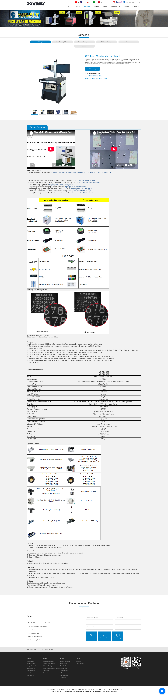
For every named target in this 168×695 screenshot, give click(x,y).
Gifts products (63, 677)
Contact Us (136, 6)
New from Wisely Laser (33, 633)
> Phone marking (119, 617)
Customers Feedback (31, 663)
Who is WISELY (31, 661)
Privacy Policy (30, 673)
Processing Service (31, 668)
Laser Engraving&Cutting (62, 42)
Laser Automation (32, 629)
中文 (78, 2)
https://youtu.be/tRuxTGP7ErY (84, 180)
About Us (77, 6)
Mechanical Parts (64, 666)
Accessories (84, 46)
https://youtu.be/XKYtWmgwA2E (61, 185)
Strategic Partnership (31, 666)
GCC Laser (40, 649)
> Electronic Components (92, 617)
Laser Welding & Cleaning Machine (107, 42)
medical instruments (64, 673)
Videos (126, 6)
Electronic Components (65, 661)
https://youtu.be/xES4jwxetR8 (75, 187)
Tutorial (105, 6)
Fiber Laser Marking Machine (35, 636)
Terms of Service (30, 675)
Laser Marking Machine (40, 42)
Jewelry (61, 680)
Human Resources (31, 670)
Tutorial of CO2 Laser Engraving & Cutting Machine (40, 623)
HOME (68, 6)
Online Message (80, 663)
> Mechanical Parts (90, 622)
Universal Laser (49, 649)
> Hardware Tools (119, 622)
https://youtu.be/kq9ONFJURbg (89, 182)
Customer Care (115, 6)
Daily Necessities (64, 675)
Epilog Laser (33, 649)
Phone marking (63, 663)
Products (87, 6)
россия (90, 2)
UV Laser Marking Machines (35, 640)
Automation (129, 42)
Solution (96, 6)
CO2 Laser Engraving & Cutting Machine (37, 626)
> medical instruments (120, 627)
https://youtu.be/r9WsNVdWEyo (80, 191)
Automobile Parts (64, 670)
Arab (96, 2)
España (101, 2)
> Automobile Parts (90, 627)
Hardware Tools (63, 668)
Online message (92, 69)
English (84, 2)
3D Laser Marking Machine (84, 42)
